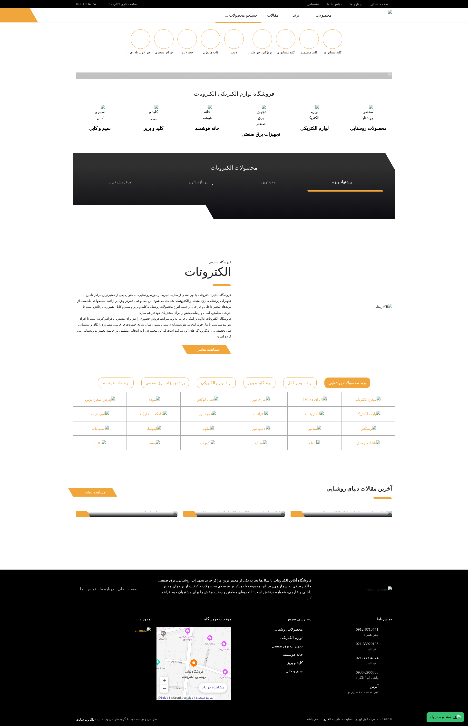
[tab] (347, 383)
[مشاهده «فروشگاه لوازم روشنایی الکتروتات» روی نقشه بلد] (193, 663)
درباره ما (107, 589)
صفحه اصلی (127, 589)
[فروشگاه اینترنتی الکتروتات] (366, 15)
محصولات (324, 15)
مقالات (272, 15)
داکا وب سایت (85, 719)
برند (296, 15)
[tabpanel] (234, 421)
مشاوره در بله (440, 717)
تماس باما (88, 589)
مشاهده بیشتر (208, 349)
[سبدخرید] (9, 15)
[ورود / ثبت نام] (21, 15)
